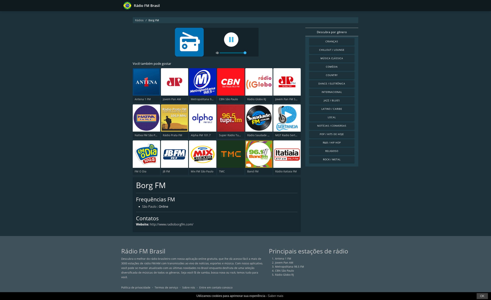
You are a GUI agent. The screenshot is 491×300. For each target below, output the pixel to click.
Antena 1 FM (143, 99)
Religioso (332, 151)
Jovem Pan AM (172, 99)
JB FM (166, 171)
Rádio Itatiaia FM (286, 171)
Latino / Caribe (331, 109)
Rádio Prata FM (172, 135)
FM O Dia (140, 171)
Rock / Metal (332, 159)
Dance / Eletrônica (331, 83)
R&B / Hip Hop (332, 142)
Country (332, 75)
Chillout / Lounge (331, 50)
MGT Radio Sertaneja (288, 135)
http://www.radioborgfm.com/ (171, 224)
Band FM (253, 171)
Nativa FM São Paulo (148, 135)
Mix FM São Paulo (202, 171)
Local (332, 117)
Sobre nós (188, 287)
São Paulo (149, 206)
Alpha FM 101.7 (201, 135)
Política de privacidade (135, 287)
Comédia (332, 66)
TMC (222, 171)
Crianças (331, 41)
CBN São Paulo (228, 99)
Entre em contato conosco (215, 287)
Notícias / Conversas (331, 125)
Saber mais (275, 296)
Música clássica (331, 58)
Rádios (139, 20)
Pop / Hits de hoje (332, 134)
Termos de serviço (166, 287)
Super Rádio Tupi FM (232, 135)
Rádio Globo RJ (256, 99)
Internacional (332, 92)
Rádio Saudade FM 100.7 (263, 135)
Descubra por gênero (332, 32)
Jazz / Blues (332, 100)
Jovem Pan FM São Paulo (290, 99)
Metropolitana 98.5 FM (205, 99)
